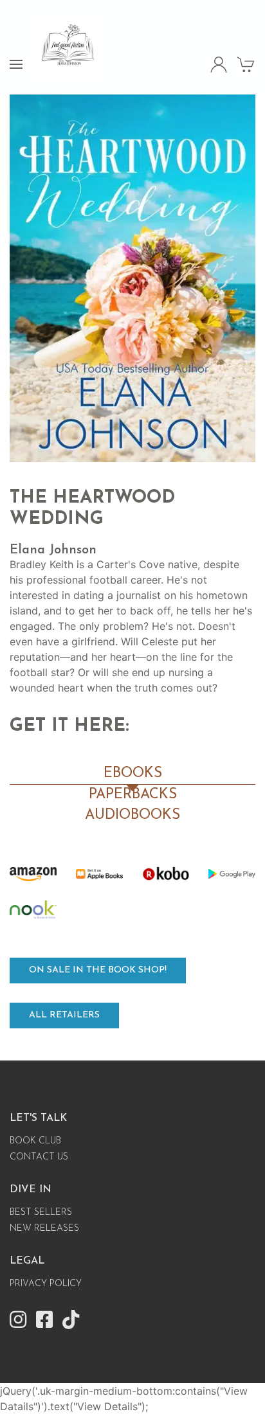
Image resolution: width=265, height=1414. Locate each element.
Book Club (35, 1141)
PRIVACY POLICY (46, 1284)
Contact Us (39, 1157)
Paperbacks (133, 794)
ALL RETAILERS (64, 1015)
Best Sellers (41, 1212)
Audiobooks (132, 815)
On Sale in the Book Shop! (98, 970)
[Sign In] (219, 63)
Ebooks (133, 773)
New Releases (44, 1228)
